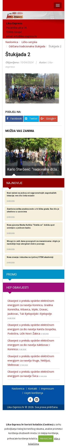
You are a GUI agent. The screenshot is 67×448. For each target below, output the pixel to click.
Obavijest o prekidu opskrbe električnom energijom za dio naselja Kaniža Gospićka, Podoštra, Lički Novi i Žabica (32, 329)
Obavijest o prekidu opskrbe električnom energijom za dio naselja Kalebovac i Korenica (31, 345)
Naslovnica (11, 42)
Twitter (33, 118)
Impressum (47, 388)
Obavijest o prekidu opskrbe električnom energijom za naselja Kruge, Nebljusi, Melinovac (31, 360)
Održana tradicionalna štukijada (27, 46)
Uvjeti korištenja (33, 393)
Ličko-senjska (29, 42)
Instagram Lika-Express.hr (36, 399)
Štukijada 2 (17, 54)
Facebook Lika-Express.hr (30, 399)
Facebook (16, 118)
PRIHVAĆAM (46, 438)
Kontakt (32, 388)
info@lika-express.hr (25, 36)
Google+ (50, 118)
